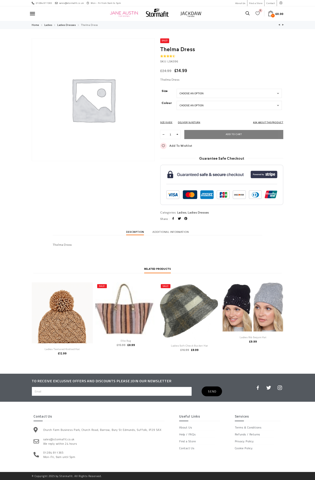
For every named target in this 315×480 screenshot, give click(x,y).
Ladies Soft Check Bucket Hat (189, 345)
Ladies (48, 25)
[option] (93, 99)
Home (35, 25)
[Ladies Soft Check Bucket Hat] (189, 311)
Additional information (170, 232)
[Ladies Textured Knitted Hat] (62, 328)
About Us (240, 3)
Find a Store (256, 3)
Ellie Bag (126, 340)
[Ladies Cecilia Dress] (283, 25)
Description (135, 232)
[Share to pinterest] (186, 219)
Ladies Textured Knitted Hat (62, 349)
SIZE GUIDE (166, 122)
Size (165, 91)
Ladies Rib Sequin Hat (253, 337)
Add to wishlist (180, 146)
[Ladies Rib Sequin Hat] (253, 306)
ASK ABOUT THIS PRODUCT (268, 122)
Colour (167, 103)
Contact (270, 3)
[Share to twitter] (179, 219)
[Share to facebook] (173, 219)
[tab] (135, 232)
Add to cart (234, 134)
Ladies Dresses (66, 25)
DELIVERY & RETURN (189, 122)
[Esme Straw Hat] (279, 25)
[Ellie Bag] (125, 308)
